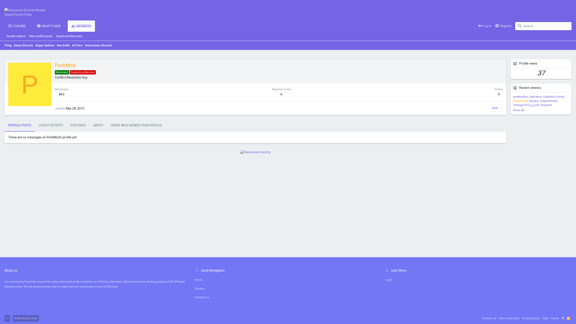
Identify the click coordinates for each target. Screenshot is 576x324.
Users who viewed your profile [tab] (136, 125)
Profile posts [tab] (19, 125)
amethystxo (520, 96)
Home (198, 279)
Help (545, 318)
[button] (30, 26)
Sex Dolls (63, 45)
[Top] (562, 318)
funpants (546, 105)
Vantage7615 (521, 105)
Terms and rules (509, 318)
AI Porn (77, 45)
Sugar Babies (44, 45)
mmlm (560, 96)
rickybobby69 (548, 101)
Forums (200, 288)
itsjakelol (549, 96)
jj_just (535, 105)
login (388, 279)
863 (61, 94)
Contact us (202, 297)
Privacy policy (531, 318)
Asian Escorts (23, 45)
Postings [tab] (78, 125)
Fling (7, 45)
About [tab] (98, 125)
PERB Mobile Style (26, 318)
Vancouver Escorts (98, 45)
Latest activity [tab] (50, 125)
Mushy (533, 101)
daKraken (535, 96)
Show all (518, 110)
